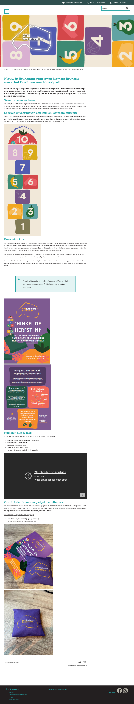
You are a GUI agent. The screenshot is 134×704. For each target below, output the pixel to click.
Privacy (11, 697)
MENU (7, 11)
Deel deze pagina (12, 663)
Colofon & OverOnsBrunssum (18, 694)
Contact (11, 692)
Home (6, 69)
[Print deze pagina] (79, 662)
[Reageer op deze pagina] (84, 662)
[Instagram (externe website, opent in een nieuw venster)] (125, 692)
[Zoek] (127, 8)
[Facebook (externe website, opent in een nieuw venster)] (119, 692)
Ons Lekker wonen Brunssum (19, 69)
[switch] (72, 2)
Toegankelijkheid (14, 699)
